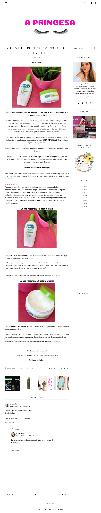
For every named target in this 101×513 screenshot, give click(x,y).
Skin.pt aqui (56, 275)
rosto (30, 368)
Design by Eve (58, 509)
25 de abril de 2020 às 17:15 (27, 435)
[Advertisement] (84, 249)
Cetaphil (13, 176)
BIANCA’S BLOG (11, 418)
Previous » (63, 495)
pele (25, 368)
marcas (19, 368)
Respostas (17, 429)
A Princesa (20, 433)
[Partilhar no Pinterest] (61, 368)
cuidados (11, 368)
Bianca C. (13, 404)
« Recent (10, 495)
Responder (9, 422)
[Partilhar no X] (55, 368)
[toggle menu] (6, 3)
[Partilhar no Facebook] (58, 368)
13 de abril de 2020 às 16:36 (21, 406)
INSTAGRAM (24, 418)
